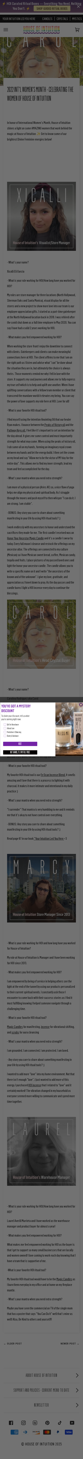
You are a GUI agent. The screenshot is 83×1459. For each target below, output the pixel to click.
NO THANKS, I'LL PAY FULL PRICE (20, 752)
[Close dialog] (81, 704)
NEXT (20, 744)
